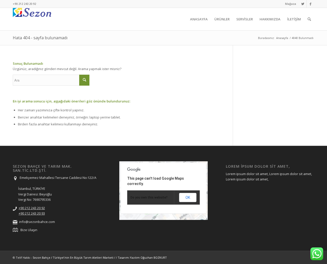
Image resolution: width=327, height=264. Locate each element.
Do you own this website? (149, 197)
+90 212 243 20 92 (32, 208)
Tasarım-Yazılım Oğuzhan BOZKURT (142, 257)
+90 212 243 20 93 (32, 213)
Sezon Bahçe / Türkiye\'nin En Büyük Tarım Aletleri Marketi (73, 257)
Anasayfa (282, 38)
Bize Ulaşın (28, 230)
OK (187, 197)
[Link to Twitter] (302, 4)
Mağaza (290, 4)
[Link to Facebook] (310, 4)
